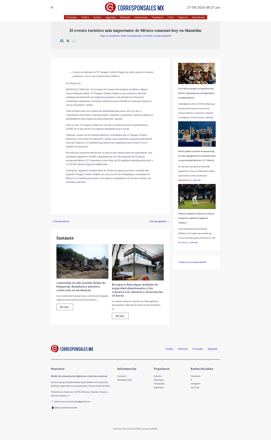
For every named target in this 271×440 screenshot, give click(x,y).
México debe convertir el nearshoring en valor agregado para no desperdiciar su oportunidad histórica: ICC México (197, 156)
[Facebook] (61, 40)
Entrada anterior (60, 221)
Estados (169, 349)
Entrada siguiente (159, 221)
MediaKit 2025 (124, 379)
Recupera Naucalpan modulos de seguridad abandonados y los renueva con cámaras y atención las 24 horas (137, 290)
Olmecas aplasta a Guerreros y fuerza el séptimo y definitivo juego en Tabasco (196, 218)
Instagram (195, 383)
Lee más (209, 117)
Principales (197, 349)
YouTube (195, 387)
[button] (52, 7)
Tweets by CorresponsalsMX (192, 262)
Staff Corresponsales (131, 35)
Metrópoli (183, 349)
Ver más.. (65, 306)
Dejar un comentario (110, 35)
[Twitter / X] (67, 40)
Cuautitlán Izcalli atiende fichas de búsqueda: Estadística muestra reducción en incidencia (81, 286)
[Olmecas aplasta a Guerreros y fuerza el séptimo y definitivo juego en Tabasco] (197, 196)
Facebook (195, 376)
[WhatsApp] (74, 40)
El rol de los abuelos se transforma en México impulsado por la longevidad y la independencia (196, 93)
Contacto (121, 376)
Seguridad (212, 349)
